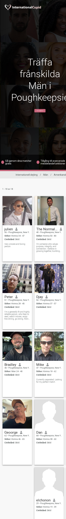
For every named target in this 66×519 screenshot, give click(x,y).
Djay (39, 297)
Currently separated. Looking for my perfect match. (49, 380)
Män (45, 174)
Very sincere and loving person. (14, 245)
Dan (39, 432)
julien (8, 229)
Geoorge (11, 432)
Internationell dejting (27, 174)
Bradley (10, 365)
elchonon (43, 500)
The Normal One (46, 229)
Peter (8, 297)
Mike (40, 365)
